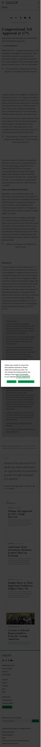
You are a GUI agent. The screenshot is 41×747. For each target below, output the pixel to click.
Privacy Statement (23, 377)
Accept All (11, 381)
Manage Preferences (26, 381)
